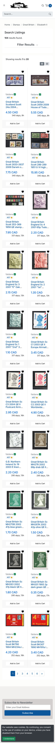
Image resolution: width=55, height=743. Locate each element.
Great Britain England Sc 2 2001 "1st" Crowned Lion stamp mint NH (39, 287)
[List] (47, 63)
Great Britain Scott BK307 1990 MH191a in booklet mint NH (39, 645)
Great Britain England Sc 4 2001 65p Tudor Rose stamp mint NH (40, 227)
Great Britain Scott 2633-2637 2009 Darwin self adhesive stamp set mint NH (15, 167)
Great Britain (28, 25)
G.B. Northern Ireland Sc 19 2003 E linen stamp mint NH (13, 465)
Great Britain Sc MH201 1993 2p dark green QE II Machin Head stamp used (39, 587)
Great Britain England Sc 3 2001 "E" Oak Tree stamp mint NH (14, 287)
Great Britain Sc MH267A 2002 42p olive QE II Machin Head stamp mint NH (39, 527)
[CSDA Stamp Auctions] (18, 5)
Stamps (16, 25)
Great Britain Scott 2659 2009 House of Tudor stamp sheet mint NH (40, 107)
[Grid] (42, 63)
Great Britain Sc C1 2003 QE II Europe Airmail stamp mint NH (39, 345)
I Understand (9, 739)
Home (7, 25)
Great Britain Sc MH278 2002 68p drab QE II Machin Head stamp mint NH (39, 467)
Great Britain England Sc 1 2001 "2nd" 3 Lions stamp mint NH (15, 347)
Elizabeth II (42, 25)
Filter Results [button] (26, 44)
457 (9, 98)
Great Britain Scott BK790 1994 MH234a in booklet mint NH (14, 645)
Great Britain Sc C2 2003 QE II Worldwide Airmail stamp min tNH (39, 407)
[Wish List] (22, 72)
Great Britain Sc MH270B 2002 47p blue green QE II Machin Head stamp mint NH (15, 528)
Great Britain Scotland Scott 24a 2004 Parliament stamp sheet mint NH (13, 108)
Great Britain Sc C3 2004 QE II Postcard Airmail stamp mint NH (14, 405)
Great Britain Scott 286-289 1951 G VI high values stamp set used (40, 167)
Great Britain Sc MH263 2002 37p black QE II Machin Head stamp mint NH (14, 587)
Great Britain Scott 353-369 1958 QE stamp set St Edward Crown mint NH (14, 227)
